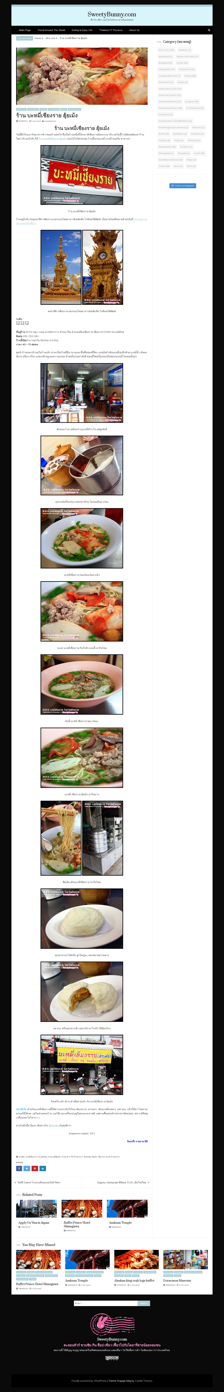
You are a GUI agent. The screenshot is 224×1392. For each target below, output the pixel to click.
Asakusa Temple (120, 1223)
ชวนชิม (22, 1157)
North (63, 109)
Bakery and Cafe (187, 56)
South (199, 153)
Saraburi (186, 147)
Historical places (170, 95)
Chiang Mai (167, 69)
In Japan (191, 101)
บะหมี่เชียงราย (31, 1157)
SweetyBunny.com (112, 14)
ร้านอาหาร (66, 1157)
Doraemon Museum (177, 1281)
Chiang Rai (33, 109)
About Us (134, 30)
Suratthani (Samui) (171, 160)
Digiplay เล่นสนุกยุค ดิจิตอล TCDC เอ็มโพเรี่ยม (121, 1182)
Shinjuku (184, 153)
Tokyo (191, 160)
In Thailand (54, 109)
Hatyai (183, 82)
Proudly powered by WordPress (89, 1380)
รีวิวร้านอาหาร (77, 1157)
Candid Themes (143, 1380)
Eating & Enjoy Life (82, 30)
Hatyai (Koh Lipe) (170, 89)
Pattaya (164, 140)
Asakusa (185, 50)
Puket (179, 140)
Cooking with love (169, 76)
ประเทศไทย (42, 1157)
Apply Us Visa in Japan (33, 1223)
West (191, 166)
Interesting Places (170, 108)
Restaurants (74, 109)
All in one (21, 109)
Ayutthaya (165, 56)
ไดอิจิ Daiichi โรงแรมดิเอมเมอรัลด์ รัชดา (39, 1182)
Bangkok (165, 63)
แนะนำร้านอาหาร (113, 1157)
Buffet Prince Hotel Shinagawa (77, 1224)
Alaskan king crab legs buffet (134, 1281)
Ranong (194, 140)
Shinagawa (166, 153)
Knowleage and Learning (173, 127)
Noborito (198, 127)
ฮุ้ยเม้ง (94, 1157)
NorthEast (180, 134)
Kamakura (165, 114)
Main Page (25, 30)
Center (182, 63)
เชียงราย (101, 1157)
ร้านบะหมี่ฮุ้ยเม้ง (54, 1157)
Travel (164, 166)
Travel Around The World (51, 30)
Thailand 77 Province (111, 30)
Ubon (178, 166)
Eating (43, 109)
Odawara (197, 134)
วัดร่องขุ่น (87, 1157)
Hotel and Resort (170, 101)
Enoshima (166, 82)
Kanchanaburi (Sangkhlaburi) (175, 121)
